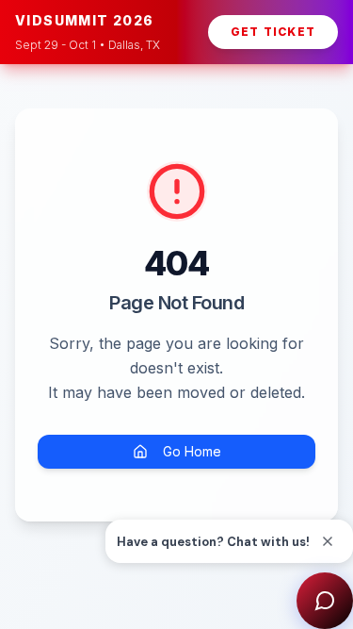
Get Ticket (273, 32)
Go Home (192, 451)
